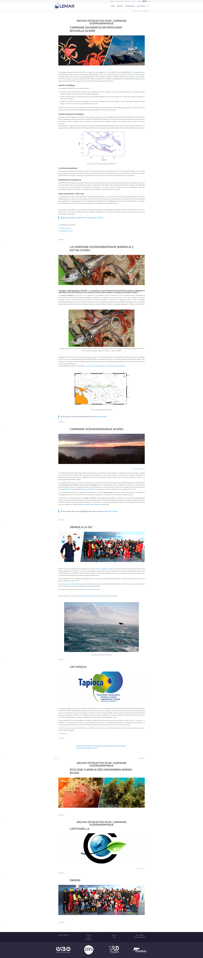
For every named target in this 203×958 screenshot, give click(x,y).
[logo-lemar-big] (65, 5)
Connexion (139, 1)
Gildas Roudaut (94, 504)
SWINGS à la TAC (81, 527)
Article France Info (65, 228)
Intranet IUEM (127, 1)
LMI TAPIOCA (78, 666)
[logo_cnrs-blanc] (89, 949)
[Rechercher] (147, 5)
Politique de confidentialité (139, 937)
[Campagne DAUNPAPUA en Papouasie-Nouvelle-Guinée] (101, 52)
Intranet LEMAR (119, 1)
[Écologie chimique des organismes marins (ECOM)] (101, 795)
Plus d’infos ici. (62, 733)
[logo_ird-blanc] (114, 949)
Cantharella (79, 828)
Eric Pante (107, 72)
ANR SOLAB (67, 489)
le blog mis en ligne (110, 511)
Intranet (88, 937)
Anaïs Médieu (122, 366)
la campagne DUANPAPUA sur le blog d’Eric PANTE (84, 218)
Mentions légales (139, 935)
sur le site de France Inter (93, 589)
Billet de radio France (66, 231)
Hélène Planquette (76, 584)
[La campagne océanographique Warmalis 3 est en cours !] (101, 272)
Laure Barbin (90, 366)
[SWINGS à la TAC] (101, 549)
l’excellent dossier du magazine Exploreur (90, 596)
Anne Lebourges (111, 366)
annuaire (112, 1)
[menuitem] (112, 1)
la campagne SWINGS (106, 569)
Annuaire (114, 935)
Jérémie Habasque (99, 366)
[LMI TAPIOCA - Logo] (101, 689)
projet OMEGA (89, 489)
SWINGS (75, 880)
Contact (133, 1)
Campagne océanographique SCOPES (96, 429)
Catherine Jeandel (63, 584)
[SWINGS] (101, 902)
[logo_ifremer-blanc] (139, 949)
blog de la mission (100, 416)
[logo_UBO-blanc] (63, 949)
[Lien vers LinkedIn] (148, 1)
